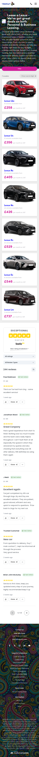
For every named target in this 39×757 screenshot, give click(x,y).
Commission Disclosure (19, 683)
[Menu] (35, 4)
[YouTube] (29, 646)
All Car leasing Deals (19, 692)
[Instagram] (19, 646)
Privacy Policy (19, 680)
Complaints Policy (19, 677)
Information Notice (19, 662)
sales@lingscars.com (19, 639)
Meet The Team (19, 703)
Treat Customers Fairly (19, 674)
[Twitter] (14, 646)
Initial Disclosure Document (19, 668)
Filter (19, 69)
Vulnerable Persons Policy (19, 665)
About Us (19, 700)
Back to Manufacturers (12, 10)
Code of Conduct (19, 656)
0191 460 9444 (19, 633)
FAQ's (19, 706)
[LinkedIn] (24, 646)
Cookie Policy (19, 659)
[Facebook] (9, 646)
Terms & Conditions (19, 671)
